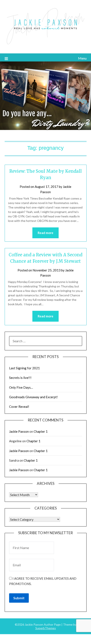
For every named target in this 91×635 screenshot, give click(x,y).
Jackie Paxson (19, 431)
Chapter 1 (41, 431)
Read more (45, 233)
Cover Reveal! (19, 406)
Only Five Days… (21, 387)
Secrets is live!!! (20, 378)
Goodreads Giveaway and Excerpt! (33, 397)
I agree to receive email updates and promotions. (42, 580)
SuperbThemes (45, 628)
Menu (82, 58)
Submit (19, 598)
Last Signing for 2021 (24, 368)
